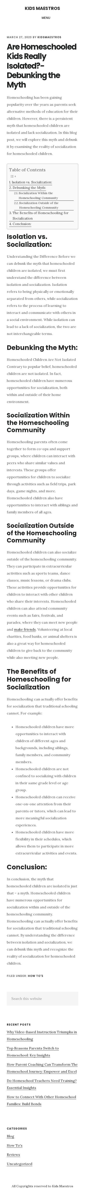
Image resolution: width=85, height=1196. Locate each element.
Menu (46, 18)
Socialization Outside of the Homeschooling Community (38, 205)
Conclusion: (22, 224)
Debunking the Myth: (29, 188)
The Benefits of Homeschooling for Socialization (40, 215)
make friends (25, 629)
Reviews (13, 1154)
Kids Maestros (42, 8)
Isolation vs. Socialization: (32, 182)
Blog (10, 1136)
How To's (35, 976)
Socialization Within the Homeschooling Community (38, 195)
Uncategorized (19, 1164)
